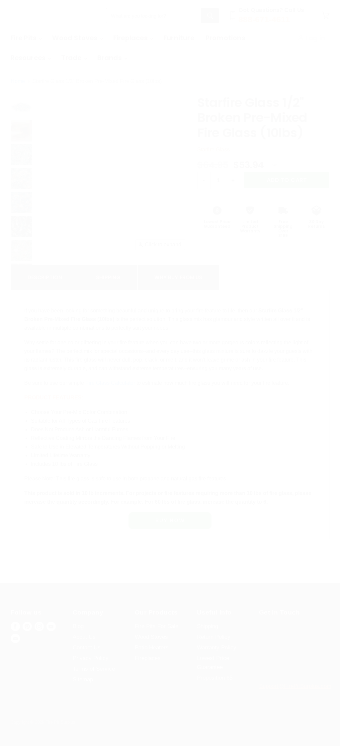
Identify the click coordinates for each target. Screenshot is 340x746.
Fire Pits (25, 37)
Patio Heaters (152, 647)
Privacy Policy (91, 658)
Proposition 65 (214, 678)
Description (45, 277)
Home (18, 81)
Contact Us (87, 647)
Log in (314, 37)
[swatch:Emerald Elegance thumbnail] (21, 250)
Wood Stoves (75, 37)
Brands (110, 57)
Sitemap (83, 679)
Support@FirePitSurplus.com (295, 686)
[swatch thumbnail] (21, 107)
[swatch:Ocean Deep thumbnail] (21, 226)
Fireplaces (131, 37)
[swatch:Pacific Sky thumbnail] (21, 202)
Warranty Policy (216, 647)
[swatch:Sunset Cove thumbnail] (21, 178)
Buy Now (170, 520)
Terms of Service (94, 669)
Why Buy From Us (178, 277)
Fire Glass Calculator (110, 383)
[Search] (210, 15)
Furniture (178, 37)
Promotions (225, 37)
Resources (29, 57)
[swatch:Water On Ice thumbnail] (21, 154)
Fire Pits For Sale (156, 626)
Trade (72, 57)
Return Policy (213, 637)
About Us (84, 637)
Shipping (108, 277)
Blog (78, 626)
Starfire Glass (213, 149)
